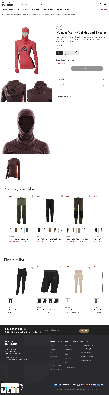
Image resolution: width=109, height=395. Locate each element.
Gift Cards (68, 358)
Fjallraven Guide (54, 361)
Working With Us (70, 367)
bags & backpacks (62, 9)
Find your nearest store (86, 345)
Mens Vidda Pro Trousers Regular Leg (49, 239)
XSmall (60, 53)
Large (68, 53)
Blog (51, 345)
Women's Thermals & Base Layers (40, 15)
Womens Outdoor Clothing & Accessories (18, 15)
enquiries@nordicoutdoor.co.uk (18, 359)
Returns (67, 354)
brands (11, 9)
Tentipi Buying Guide (56, 365)
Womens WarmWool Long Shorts (47, 310)
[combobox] (30, 4)
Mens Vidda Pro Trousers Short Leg (76, 239)
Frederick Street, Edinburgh (88, 349)
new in (4, 9)
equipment (35, 9)
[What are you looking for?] (41, 4)
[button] (105, 4)
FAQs (66, 363)
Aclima (59, 29)
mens (19, 9)
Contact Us (68, 350)
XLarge (76, 53)
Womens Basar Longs (72, 310)
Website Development (83, 389)
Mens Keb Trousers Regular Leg (18, 239)
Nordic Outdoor (59, 389)
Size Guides (53, 356)
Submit (84, 330)
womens (26, 9)
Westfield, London (85, 360)
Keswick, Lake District (86, 356)
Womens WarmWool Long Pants (18, 310)
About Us (68, 345)
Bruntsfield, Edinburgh (86, 353)
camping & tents (47, 9)
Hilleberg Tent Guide (56, 370)
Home (3, 15)
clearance (103, 9)
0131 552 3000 (14, 357)
